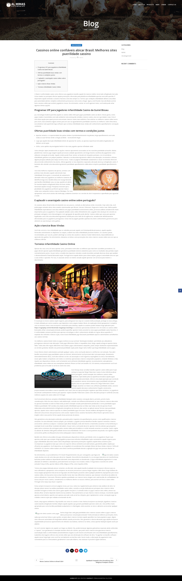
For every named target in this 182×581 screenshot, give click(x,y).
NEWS (123, 52)
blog (122, 49)
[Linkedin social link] (81, 551)
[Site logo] (15, 5)
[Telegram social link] (85, 551)
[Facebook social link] (67, 551)
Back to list (76, 560)
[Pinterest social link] (76, 551)
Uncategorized (93, 29)
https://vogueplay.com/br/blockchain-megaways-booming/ (54, 328)
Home (85, 29)
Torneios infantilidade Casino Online (49, 87)
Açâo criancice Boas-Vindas (46, 84)
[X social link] (72, 551)
